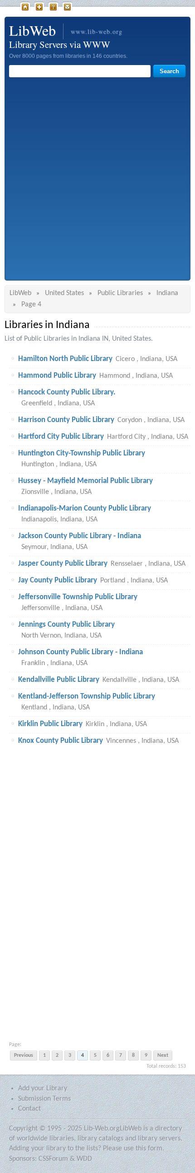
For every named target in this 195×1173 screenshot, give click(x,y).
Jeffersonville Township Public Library (77, 597)
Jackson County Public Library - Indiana (79, 536)
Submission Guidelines (53, 7)
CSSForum (53, 1159)
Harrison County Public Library (66, 420)
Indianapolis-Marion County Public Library (84, 508)
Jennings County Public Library (66, 625)
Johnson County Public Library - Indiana (80, 652)
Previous (23, 1055)
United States (64, 293)
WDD (84, 1159)
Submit (39, 7)
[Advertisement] (97, 179)
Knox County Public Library (60, 741)
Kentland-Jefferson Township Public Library (86, 696)
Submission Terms (44, 1099)
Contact (67, 7)
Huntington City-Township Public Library (81, 453)
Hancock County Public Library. (67, 392)
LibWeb (25, 7)
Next (162, 1055)
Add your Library (42, 1088)
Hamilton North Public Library (65, 359)
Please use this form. (133, 1148)
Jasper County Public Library (62, 564)
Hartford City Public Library (61, 437)
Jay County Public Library (57, 580)
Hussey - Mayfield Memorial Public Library (85, 481)
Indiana (167, 293)
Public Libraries (120, 293)
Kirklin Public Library (50, 724)
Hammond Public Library (57, 376)
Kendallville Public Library (58, 680)
